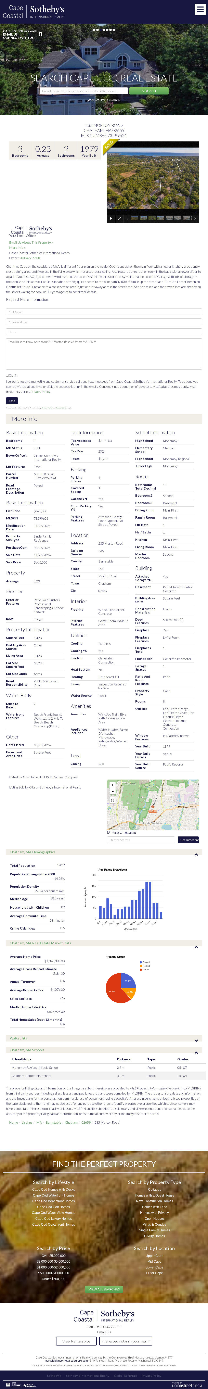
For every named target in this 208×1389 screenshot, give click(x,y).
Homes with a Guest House (154, 1195)
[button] (149, 90)
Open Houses (155, 1218)
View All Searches (104, 1289)
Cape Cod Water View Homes (53, 1212)
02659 (86, 1122)
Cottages (154, 1189)
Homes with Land (154, 1207)
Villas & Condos (154, 1224)
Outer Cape (154, 1273)
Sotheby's (54, 1375)
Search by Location (154, 1248)
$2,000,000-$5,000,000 (53, 1261)
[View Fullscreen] (112, 800)
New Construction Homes (154, 1201)
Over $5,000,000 (54, 1256)
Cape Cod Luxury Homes (53, 1218)
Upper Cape (154, 1256)
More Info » (17, 247)
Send (12, 400)
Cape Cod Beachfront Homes (53, 1201)
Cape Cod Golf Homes (53, 1207)
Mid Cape (154, 1261)
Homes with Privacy (154, 1212)
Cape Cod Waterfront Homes (53, 1195)
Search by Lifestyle (53, 1182)
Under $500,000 (53, 1279)
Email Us (10, 34)
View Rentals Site (76, 1341)
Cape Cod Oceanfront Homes (53, 1224)
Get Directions (189, 840)
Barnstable (53, 1122)
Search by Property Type (154, 1182)
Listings (27, 1122)
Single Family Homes (154, 1230)
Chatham (71, 1122)
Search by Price (53, 1248)
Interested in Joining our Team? (125, 1341)
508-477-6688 (29, 258)
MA (39, 1122)
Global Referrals (125, 1375)
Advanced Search (105, 100)
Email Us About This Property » (31, 242)
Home (13, 1122)
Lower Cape (154, 1267)
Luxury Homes (154, 1236)
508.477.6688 (27, 31)
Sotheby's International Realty (87, 1375)
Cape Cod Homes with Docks (53, 1189)
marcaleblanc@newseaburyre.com (66, 1360)
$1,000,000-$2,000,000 (53, 1267)
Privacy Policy (40, 391)
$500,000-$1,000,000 (53, 1273)
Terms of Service (61, 408)
